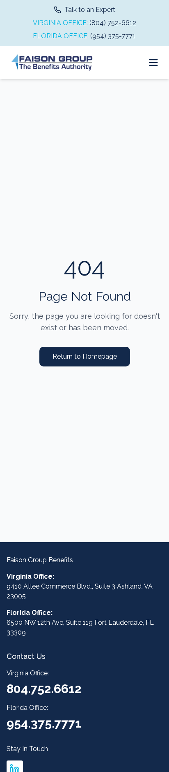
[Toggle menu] (153, 62)
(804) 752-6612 (112, 23)
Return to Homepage (85, 356)
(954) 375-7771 (112, 36)
